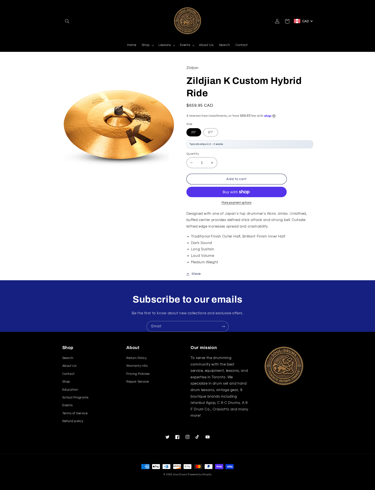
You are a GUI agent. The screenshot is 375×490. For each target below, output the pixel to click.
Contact (68, 373)
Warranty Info (137, 365)
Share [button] (196, 273)
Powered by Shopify (199, 474)
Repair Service (137, 381)
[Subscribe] (223, 326)
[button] (67, 21)
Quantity (192, 153)
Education (70, 389)
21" (210, 132)
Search (67, 358)
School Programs (75, 397)
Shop (66, 381)
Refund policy (72, 421)
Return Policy (136, 358)
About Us (69, 365)
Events (67, 405)
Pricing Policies (138, 373)
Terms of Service (75, 413)
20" (193, 132)
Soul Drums (180, 474)
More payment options (237, 202)
